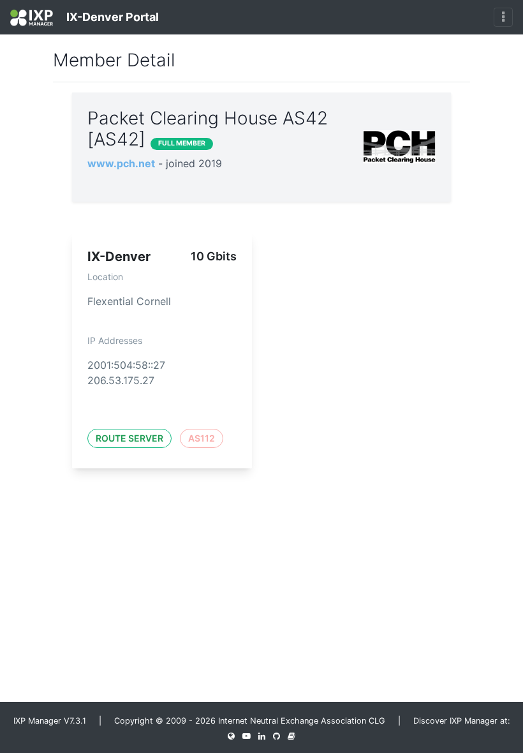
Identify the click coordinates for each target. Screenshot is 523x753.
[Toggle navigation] (503, 17)
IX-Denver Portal (111, 17)
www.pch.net (121, 163)
